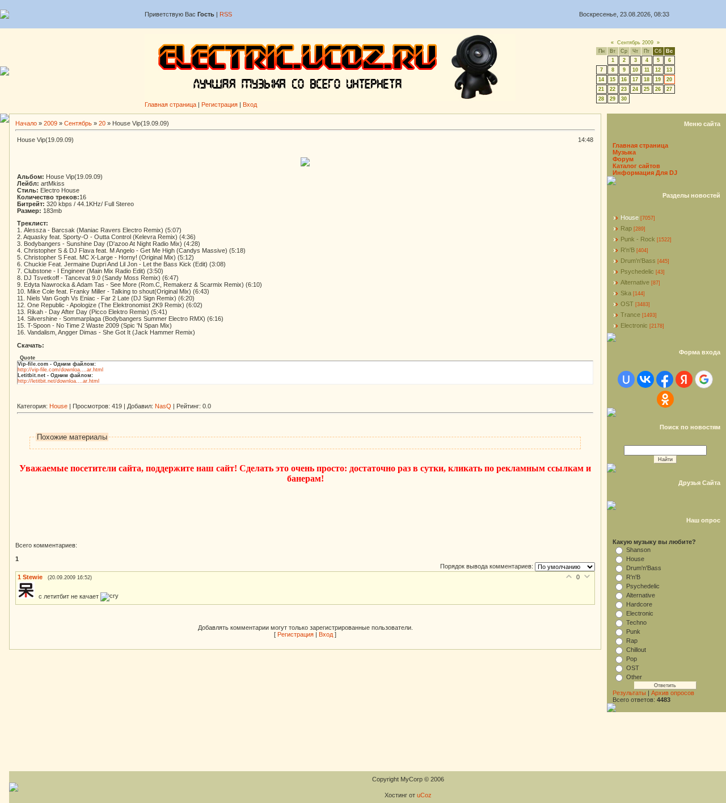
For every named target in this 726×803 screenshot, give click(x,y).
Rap (626, 228)
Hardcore (639, 604)
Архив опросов (672, 692)
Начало (26, 123)
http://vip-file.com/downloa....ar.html (60, 370)
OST (627, 303)
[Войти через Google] (704, 379)
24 (635, 89)
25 (646, 89)
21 (601, 89)
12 (658, 70)
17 (635, 79)
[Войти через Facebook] (664, 379)
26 (658, 89)
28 (601, 99)
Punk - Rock (638, 239)
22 (612, 89)
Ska (626, 293)
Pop (631, 658)
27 (669, 89)
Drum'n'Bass (638, 260)
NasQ (163, 406)
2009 (50, 123)
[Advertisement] (223, 398)
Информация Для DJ (645, 172)
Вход (250, 104)
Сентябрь (78, 123)
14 (601, 79)
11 (646, 70)
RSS (226, 14)
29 (612, 99)
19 (658, 79)
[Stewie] (28, 596)
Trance (630, 314)
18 (646, 79)
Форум (623, 159)
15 (612, 79)
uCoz (424, 795)
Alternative (635, 282)
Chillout (636, 649)
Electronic (634, 325)
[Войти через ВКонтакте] (645, 379)
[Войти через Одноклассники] (665, 399)
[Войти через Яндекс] (684, 379)
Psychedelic (637, 271)
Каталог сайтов (636, 165)
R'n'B (628, 249)
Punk (633, 631)
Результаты (629, 692)
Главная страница (170, 104)
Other (634, 677)
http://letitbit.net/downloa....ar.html (58, 381)
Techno (636, 622)
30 (624, 99)
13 (669, 70)
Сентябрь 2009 (635, 42)
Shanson (638, 549)
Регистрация (219, 104)
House (58, 406)
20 (669, 79)
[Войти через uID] (626, 379)
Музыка (624, 152)
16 (624, 79)
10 (635, 70)
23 (624, 89)
